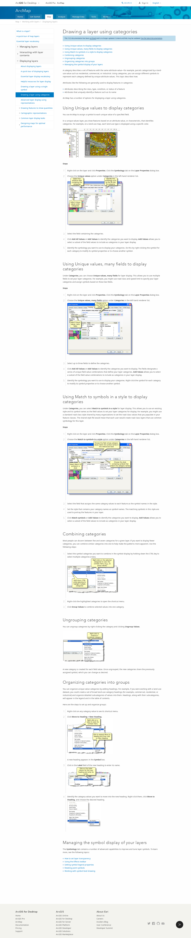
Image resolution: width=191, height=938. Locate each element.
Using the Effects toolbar (75, 861)
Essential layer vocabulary (28, 41)
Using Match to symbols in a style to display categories (88, 52)
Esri (170, 3)
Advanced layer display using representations (33, 101)
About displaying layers (31, 66)
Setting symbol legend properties (79, 864)
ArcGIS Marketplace (64, 934)
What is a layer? (23, 31)
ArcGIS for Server (63, 922)
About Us (100, 915)
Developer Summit (105, 928)
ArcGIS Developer (63, 928)
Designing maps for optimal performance (33, 125)
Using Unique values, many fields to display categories (88, 49)
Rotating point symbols (75, 868)
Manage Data (78, 16)
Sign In (145, 3)
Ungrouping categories (75, 58)
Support (18, 931)
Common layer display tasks (33, 118)
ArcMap (60, 3)
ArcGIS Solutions (63, 931)
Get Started (35, 16)
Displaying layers (49, 21)
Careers (100, 918)
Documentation (22, 925)
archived (93, 38)
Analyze (61, 16)
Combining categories (74, 55)
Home (20, 16)
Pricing (18, 928)
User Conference (104, 925)
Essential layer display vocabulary (35, 76)
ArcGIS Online (62, 915)
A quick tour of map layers (28, 36)
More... (106, 16)
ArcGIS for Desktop (64, 918)
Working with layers (30, 21)
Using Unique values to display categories (83, 45)
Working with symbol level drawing (80, 871)
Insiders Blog (102, 922)
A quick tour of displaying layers (35, 71)
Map (49, 16)
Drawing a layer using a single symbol (34, 88)
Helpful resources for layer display (36, 81)
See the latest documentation (151, 38)
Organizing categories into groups (80, 61)
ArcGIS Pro (51, 3)
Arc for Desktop (26, 2)
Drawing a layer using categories (35, 95)
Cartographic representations (34, 113)
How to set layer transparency (78, 858)
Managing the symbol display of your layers (84, 64)
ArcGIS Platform (63, 925)
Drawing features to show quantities (37, 108)
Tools (93, 16)
